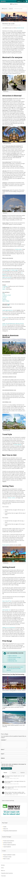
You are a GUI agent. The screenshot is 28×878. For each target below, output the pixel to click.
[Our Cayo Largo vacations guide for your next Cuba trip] (14, 717)
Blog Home (5, 8)
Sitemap (2, 865)
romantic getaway (17, 444)
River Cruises (6, 858)
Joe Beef (4, 298)
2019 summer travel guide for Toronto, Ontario (14, 690)
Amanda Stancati (10, 25)
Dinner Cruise (5, 317)
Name (2, 749)
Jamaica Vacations (7, 842)
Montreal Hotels (12, 659)
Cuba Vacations (7, 846)
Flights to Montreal (12, 655)
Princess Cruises (7, 856)
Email (2, 753)
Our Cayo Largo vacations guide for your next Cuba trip (13, 725)
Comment (3, 740)
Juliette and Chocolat (6, 277)
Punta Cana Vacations (8, 840)
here (8, 304)
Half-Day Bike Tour (6, 610)
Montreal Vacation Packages (14, 657)
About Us (5, 828)
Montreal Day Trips (12, 660)
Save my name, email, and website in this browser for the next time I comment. (13, 765)
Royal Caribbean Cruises (9, 854)
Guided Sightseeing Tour (7, 310)
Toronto (13, 497)
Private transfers (5, 545)
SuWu (3, 293)
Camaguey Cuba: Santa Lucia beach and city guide (13, 707)
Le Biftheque (5, 286)
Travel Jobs (3, 875)
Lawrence (4, 299)
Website (3, 758)
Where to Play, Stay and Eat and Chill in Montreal (15, 668)
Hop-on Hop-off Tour (6, 601)
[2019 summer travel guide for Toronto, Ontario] (14, 683)
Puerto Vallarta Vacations (9, 844)
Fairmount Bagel (5, 270)
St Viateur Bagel (14, 270)
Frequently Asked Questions (10, 830)
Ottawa (9, 497)
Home (4, 826)
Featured (11, 8)
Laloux (3, 289)
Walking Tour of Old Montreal (8, 627)
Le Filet (3, 287)
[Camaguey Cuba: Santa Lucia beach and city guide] (14, 699)
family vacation (18, 249)
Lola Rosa (4, 296)
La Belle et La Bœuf (6, 295)
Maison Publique (6, 301)
